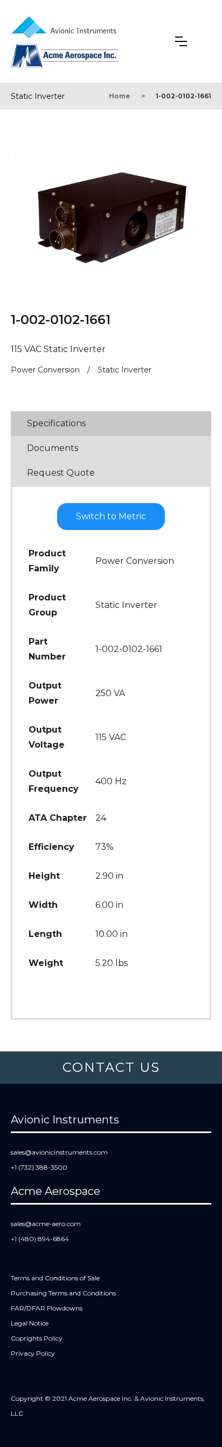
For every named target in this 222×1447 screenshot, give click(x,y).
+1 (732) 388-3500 (39, 1167)
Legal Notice (29, 1323)
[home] (66, 25)
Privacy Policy (33, 1353)
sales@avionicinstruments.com (59, 1152)
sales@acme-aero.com (46, 1224)
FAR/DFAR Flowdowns (46, 1308)
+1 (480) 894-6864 (40, 1239)
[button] (181, 41)
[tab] (111, 423)
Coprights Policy (37, 1338)
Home (119, 96)
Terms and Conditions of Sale (55, 1278)
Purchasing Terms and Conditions (63, 1293)
